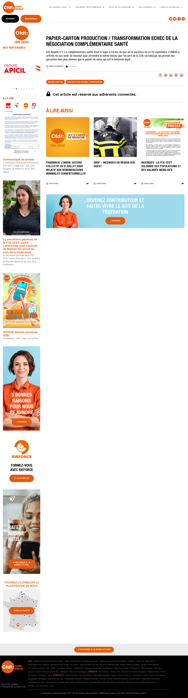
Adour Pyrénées (71, 675)
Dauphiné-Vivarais (90, 679)
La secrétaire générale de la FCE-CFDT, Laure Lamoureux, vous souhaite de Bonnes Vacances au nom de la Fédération (20, 246)
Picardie (106, 682)
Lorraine (60, 682)
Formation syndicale (36, 668)
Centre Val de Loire (55, 679)
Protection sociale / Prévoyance (84, 82)
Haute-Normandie (120, 679)
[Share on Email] (176, 75)
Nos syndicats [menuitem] (146, 7)
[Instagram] (183, 19)
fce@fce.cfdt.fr (139, 693)
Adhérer (10, 19)
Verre (50, 675)
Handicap (61, 668)
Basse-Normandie (157, 675)
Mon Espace (31, 19)
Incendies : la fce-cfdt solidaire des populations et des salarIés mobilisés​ (161, 166)
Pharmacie (32, 675)
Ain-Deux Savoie (86, 675)
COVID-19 (140, 661)
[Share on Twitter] (165, 75)
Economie (74, 665)
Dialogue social (56, 665)
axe (30, 661)
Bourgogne (32, 679)
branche (92, 672)
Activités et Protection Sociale (45, 661)
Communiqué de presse (18, 160)
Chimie (113, 672)
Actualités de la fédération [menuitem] (89, 7)
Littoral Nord (51, 682)
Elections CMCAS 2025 (109, 665)
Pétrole (163, 672)
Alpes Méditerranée (102, 675)
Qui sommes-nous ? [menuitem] (58, 7)
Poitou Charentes (118, 682)
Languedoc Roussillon (150, 679)
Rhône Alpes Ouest (148, 682)
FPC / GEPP (51, 668)
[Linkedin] (170, 19)
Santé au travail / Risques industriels (43, 672)
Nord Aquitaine (95, 682)
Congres (131, 661)
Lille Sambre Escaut (36, 682)
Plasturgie (42, 675)
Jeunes (69, 668)
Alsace (114, 675)
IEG (118, 672)
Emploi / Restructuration (130, 665)
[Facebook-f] (179, 19)
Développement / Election (38, 665)
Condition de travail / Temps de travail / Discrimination (104, 661)
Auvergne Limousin (141, 675)
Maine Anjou (70, 682)
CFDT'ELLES (75, 661)
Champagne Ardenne (73, 679)
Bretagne (42, 679)
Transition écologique (78, 672)
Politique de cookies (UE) (13, 687)
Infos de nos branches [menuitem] (120, 7)
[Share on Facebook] (160, 75)
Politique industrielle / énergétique (98, 668)
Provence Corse (132, 682)
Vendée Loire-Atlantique (38, 686)
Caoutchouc (104, 672)
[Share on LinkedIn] (171, 75)
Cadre (66, 661)
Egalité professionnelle (89, 665)
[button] (70, 7)
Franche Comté (105, 679)
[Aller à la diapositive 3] (16, 88)
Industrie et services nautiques (134, 672)
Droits (66, 665)
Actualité (72, 66)
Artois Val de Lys (125, 675)
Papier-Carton (55, 82)
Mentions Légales (10, 684)
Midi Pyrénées (82, 682)
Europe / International (149, 665)
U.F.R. (51, 686)
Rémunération (147, 668)
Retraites (158, 668)
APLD (61, 661)
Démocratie (150, 661)
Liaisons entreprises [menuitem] (170, 7)
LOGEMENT (78, 668)
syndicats (58, 675)
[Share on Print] (181, 75)
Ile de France (134, 679)
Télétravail (64, 672)
